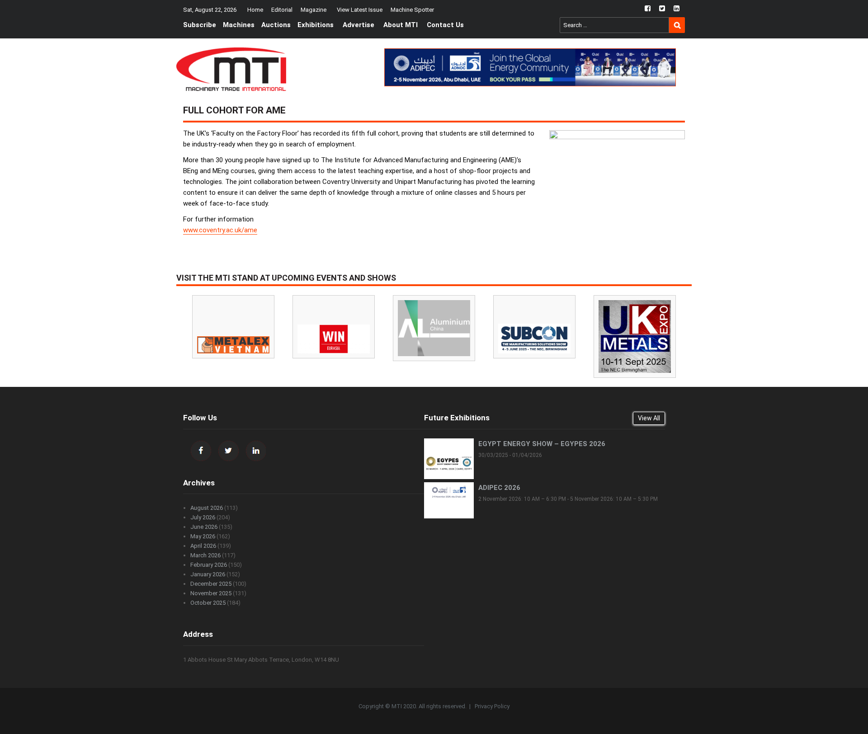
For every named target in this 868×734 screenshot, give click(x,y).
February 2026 (208, 564)
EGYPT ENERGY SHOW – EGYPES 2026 (541, 444)
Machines (239, 25)
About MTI (400, 25)
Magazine (313, 9)
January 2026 (207, 574)
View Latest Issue (359, 9)
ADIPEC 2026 (499, 488)
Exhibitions (315, 25)
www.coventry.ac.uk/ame (220, 230)
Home (255, 9)
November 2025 (210, 593)
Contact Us (445, 25)
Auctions (276, 25)
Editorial (281, 9)
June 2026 (203, 526)
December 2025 (210, 583)
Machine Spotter (412, 9)
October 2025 (208, 602)
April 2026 (203, 545)
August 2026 (206, 507)
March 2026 (205, 555)
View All (649, 418)
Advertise (358, 25)
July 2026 (202, 517)
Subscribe (199, 25)
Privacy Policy (492, 706)
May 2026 (202, 536)
